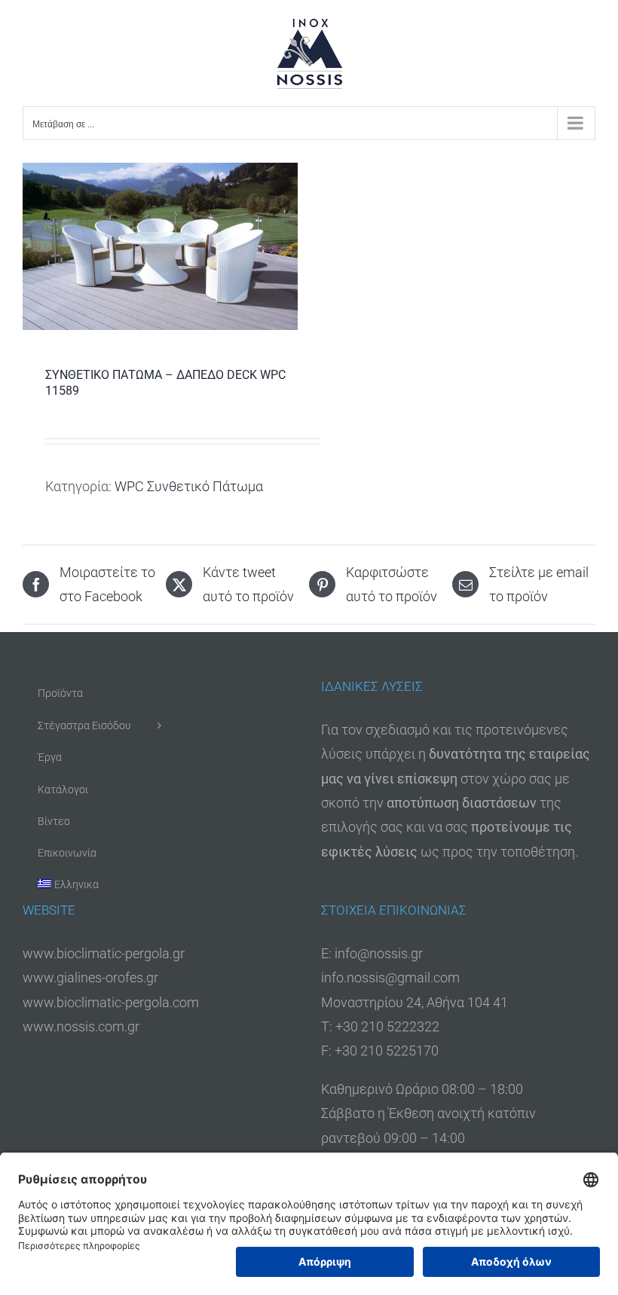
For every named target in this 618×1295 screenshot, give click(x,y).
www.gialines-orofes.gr (90, 977)
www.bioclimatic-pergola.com (111, 1002)
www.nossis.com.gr (81, 1026)
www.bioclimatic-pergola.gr (104, 953)
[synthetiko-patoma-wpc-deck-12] (160, 246)
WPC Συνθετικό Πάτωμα (189, 486)
